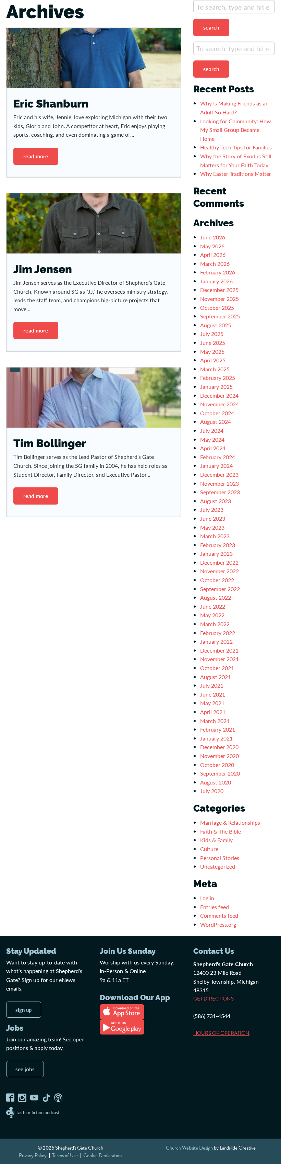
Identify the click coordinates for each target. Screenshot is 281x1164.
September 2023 (220, 492)
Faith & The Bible (220, 831)
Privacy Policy (33, 1155)
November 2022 (219, 571)
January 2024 (216, 466)
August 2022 (215, 597)
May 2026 (212, 246)
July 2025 (211, 334)
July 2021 (211, 685)
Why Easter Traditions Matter (235, 174)
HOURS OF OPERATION (221, 1033)
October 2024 (217, 413)
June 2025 (212, 343)
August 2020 (215, 782)
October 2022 (217, 580)
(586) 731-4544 (211, 1016)
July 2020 (211, 791)
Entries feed (214, 907)
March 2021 (215, 721)
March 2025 (215, 369)
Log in (207, 898)
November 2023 (219, 483)
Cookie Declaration (102, 1155)
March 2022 (215, 624)
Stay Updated (31, 951)
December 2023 (219, 474)
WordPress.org (218, 924)
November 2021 (219, 659)
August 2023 (215, 501)
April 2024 (212, 448)
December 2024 (219, 395)
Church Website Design (189, 1147)
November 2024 (219, 404)
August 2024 (215, 422)
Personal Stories (219, 858)
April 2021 (212, 712)
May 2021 (212, 703)
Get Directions (213, 999)
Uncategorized (217, 866)
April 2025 (212, 360)
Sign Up (23, 1009)
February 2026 (217, 272)
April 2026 (212, 255)
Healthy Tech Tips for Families (236, 147)
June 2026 (212, 237)
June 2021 (212, 694)
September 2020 (220, 773)
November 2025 (219, 299)
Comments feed (219, 915)
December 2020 (219, 747)
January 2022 (216, 641)
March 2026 (215, 264)
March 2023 (215, 536)
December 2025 (219, 290)
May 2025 (212, 351)
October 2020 (217, 765)
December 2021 (219, 650)
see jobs (25, 1068)
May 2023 (212, 527)
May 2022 (212, 615)
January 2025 (216, 387)
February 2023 (217, 545)
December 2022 (219, 562)
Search (211, 27)
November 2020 (219, 756)
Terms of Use (65, 1155)
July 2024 (211, 430)
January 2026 (216, 281)
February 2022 (217, 633)
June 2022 (212, 606)
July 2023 (211, 509)
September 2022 (220, 589)
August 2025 (215, 325)
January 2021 (216, 738)
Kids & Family (216, 840)
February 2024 (217, 457)
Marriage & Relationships (230, 822)
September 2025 (220, 316)
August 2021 (215, 677)
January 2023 (216, 553)
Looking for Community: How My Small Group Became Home (235, 130)
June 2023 (212, 518)
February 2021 (217, 729)
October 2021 (217, 668)
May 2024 (212, 439)
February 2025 (217, 378)
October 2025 (217, 308)
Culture (209, 849)
